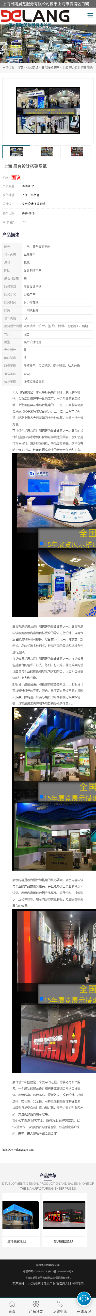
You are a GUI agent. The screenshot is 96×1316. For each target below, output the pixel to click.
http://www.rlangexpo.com (17, 1149)
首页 (20, 68)
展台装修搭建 (50, 68)
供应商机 (32, 68)
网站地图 (77, 1283)
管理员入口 (63, 1283)
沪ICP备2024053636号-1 (60, 1271)
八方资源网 (35, 1283)
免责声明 (49, 1283)
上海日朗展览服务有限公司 (40, 1278)
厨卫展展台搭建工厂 (71, 1241)
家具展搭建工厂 (24, 1241)
